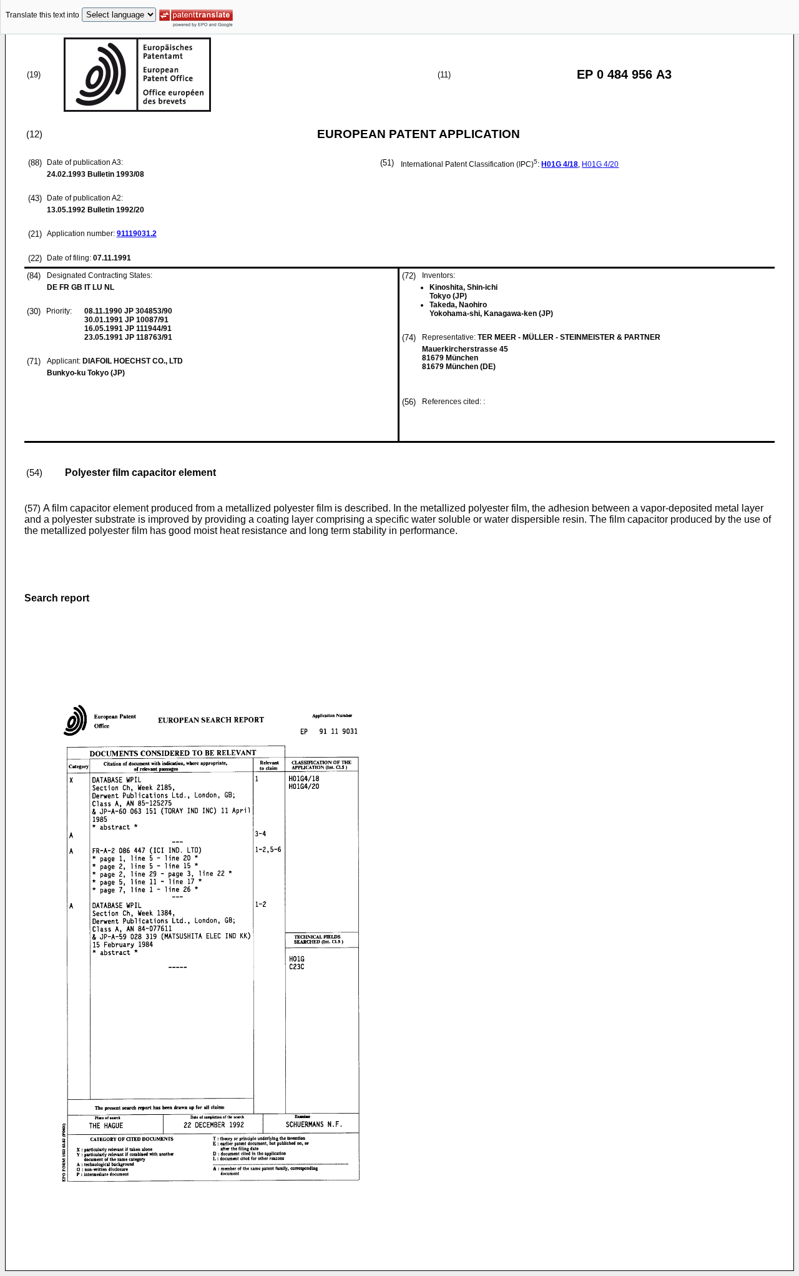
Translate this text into (42, 15)
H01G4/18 (559, 164)
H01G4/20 (600, 164)
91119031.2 (137, 233)
